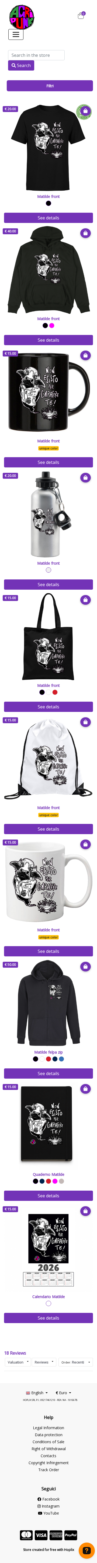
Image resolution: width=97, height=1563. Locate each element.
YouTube (50, 1513)
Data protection (49, 1434)
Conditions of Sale (48, 1441)
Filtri (50, 85)
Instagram (50, 1506)
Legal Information (48, 1427)
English (37, 1392)
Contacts (48, 1455)
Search (23, 65)
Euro (62, 1392)
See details (48, 218)
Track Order (48, 1469)
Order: (72, 1362)
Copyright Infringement (49, 1462)
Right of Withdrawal (49, 1448)
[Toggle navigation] (15, 34)
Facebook (50, 1499)
